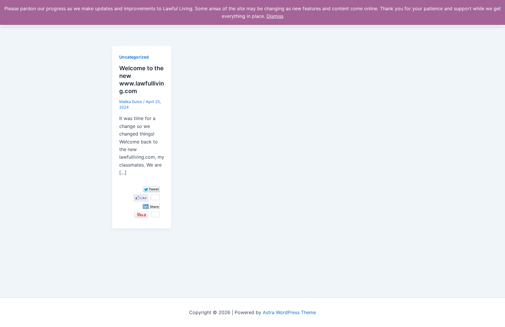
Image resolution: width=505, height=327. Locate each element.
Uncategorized (134, 56)
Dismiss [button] (275, 16)
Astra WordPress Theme (289, 312)
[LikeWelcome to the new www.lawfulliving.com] (141, 197)
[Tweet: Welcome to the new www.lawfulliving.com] (151, 189)
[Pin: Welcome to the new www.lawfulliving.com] (141, 214)
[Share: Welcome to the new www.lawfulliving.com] (151, 206)
